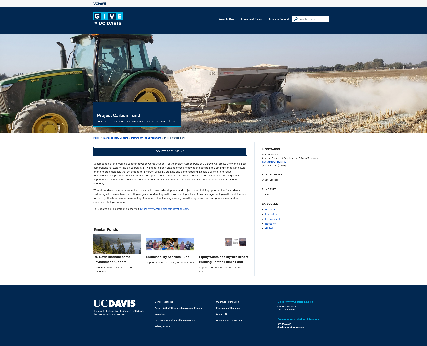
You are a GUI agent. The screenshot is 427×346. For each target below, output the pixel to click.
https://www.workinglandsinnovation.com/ (164, 209)
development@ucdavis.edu (290, 327)
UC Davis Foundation (227, 301)
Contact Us (222, 314)
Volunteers (160, 314)
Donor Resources (164, 301)
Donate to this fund (170, 151)
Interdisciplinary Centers (115, 137)
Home (96, 137)
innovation (271, 214)
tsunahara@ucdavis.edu (274, 161)
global (269, 228)
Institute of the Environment (146, 137)
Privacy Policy (162, 326)
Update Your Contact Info (229, 320)
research (270, 224)
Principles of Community (229, 308)
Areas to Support (279, 19)
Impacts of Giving (251, 19)
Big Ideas (270, 209)
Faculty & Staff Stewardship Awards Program (179, 308)
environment (272, 219)
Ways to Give (227, 19)
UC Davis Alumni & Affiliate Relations (175, 320)
